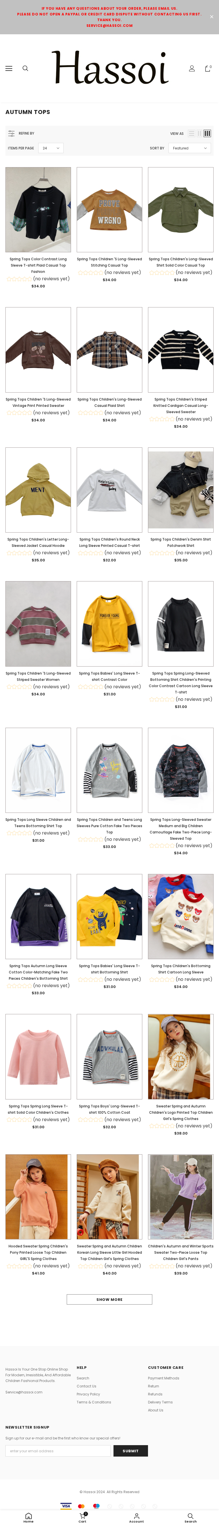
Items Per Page (21, 148)
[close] (211, 17)
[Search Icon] (25, 68)
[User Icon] (192, 68)
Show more (109, 1299)
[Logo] (109, 68)
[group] (38, 279)
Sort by (157, 148)
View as (177, 133)
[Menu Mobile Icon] (8, 68)
